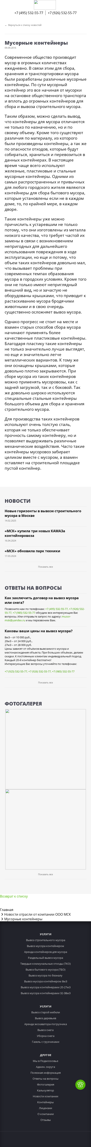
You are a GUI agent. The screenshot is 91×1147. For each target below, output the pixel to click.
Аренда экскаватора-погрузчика (45, 1024)
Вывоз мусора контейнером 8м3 (45, 981)
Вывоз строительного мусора (45, 940)
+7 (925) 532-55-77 (16, 671)
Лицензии (45, 1108)
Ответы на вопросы (45, 1078)
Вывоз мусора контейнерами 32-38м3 (45, 993)
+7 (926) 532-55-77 (62, 13)
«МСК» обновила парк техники (32, 551)
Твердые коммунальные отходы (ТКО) (45, 964)
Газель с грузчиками (45, 1042)
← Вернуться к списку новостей (23, 25)
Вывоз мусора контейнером (45, 946)
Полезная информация (45, 1073)
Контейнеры (45, 1102)
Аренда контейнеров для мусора (45, 952)
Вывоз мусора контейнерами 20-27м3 (45, 987)
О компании (45, 1114)
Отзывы (45, 1120)
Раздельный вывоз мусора (45, 958)
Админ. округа (45, 1067)
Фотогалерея (45, 1084)
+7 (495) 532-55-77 (28, 13)
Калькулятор (45, 1090)
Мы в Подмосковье (45, 1061)
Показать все (45, 566)
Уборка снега (45, 1036)
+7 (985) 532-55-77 (24, 613)
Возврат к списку (14, 896)
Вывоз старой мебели (45, 1012)
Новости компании (45, 1096)
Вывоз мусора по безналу (45, 975)
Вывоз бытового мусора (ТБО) (45, 969)
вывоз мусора (67, 312)
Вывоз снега (45, 1030)
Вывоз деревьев (45, 1018)
